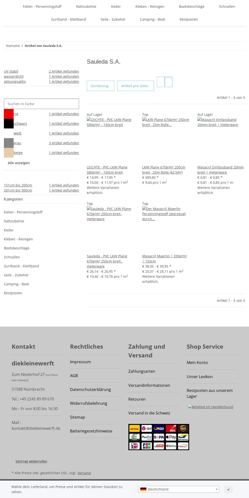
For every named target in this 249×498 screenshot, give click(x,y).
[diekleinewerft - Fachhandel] (11, 6)
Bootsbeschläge (16, 248)
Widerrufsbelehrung (88, 403)
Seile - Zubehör (16, 275)
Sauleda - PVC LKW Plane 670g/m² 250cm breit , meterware (107, 261)
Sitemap (77, 417)
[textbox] (178, 489)
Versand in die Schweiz (149, 413)
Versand (84, 473)
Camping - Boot (16, 284)
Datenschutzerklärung (90, 389)
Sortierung (99, 86)
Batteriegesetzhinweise (91, 431)
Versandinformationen (149, 385)
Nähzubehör (14, 221)
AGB (74, 375)
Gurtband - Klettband (21, 266)
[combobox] (178, 489)
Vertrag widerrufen (31, 461)
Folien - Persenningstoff (23, 212)
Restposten (13, 293)
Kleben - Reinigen (18, 239)
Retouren (137, 399)
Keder (9, 230)
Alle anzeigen (19, 162)
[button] (161, 82)
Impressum (80, 361)
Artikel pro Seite (134, 86)
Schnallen (12, 257)
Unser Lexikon (200, 376)
